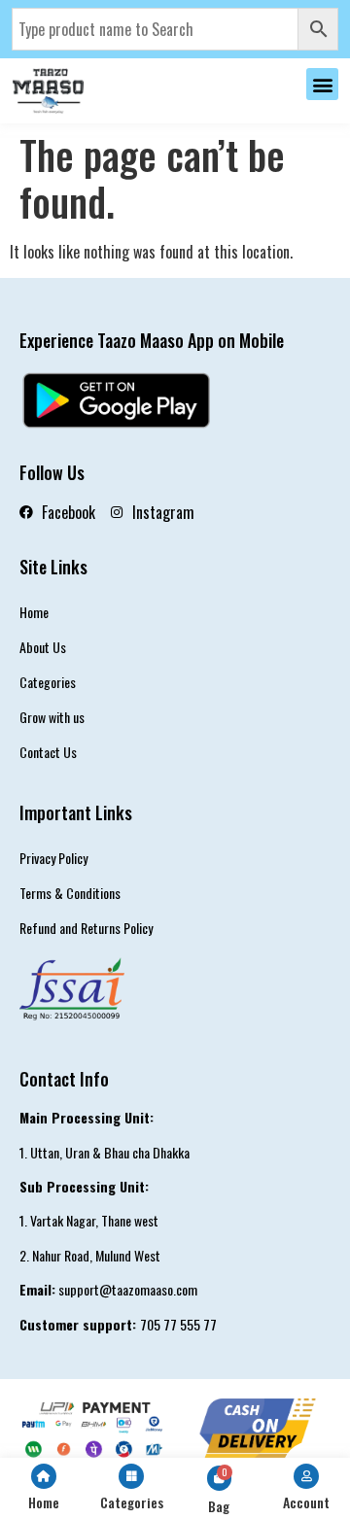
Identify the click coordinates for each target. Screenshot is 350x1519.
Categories (47, 682)
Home (34, 612)
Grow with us (52, 717)
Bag (218, 1506)
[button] (322, 84)
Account (306, 1502)
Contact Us (48, 752)
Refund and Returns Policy (86, 927)
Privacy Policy (53, 857)
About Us (42, 647)
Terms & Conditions (70, 892)
